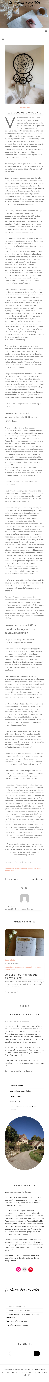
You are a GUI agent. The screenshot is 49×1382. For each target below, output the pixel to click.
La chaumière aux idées (24, 2)
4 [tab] (28, 1006)
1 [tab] (20, 1006)
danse (37, 967)
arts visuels (24, 967)
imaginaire (32, 868)
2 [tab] (23, 1006)
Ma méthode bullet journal (17, 1325)
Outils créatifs (24, 108)
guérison (9, 969)
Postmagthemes (40, 1372)
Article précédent (12, 879)
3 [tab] (26, 1006)
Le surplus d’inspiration (15, 1306)
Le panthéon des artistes (20, 1091)
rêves (13, 871)
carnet (31, 967)
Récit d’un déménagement (17, 1321)
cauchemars (15, 868)
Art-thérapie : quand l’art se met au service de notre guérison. (24, 978)
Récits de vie (15, 1101)
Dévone (11, 906)
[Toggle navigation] (2, 39)
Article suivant (38, 879)
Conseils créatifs (16, 1086)
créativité (23, 868)
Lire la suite (11, 998)
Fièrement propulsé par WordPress (19, 1369)
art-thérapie (15, 967)
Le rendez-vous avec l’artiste (18, 1310)
